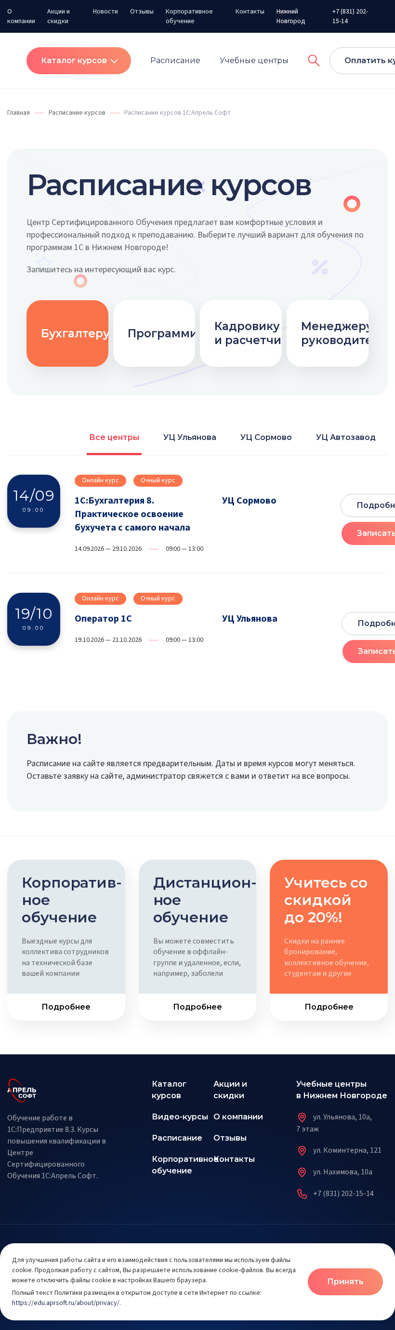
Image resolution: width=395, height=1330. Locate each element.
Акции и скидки (58, 16)
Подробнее (66, 1006)
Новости (105, 11)
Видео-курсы (180, 1116)
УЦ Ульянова (189, 437)
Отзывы (142, 11)
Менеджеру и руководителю (345, 333)
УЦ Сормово (266, 437)
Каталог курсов (74, 60)
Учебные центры (254, 60)
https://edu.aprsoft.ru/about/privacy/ (65, 1303)
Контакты (250, 11)
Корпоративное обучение (189, 16)
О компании (21, 16)
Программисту (172, 333)
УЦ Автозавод (346, 437)
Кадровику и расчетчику (254, 333)
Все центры (114, 437)
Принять (345, 1281)
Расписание (175, 60)
